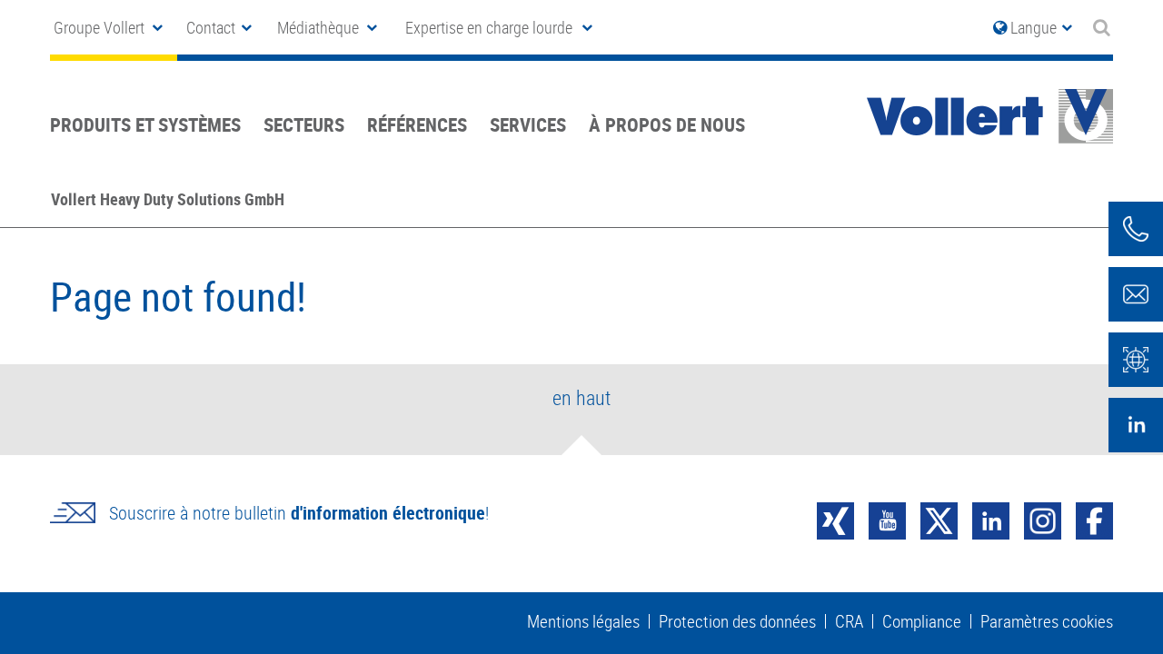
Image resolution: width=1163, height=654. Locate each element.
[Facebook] (1094, 519)
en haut (581, 397)
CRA (849, 621)
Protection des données (737, 621)
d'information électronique (388, 512)
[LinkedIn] (990, 519)
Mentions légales (583, 621)
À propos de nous (667, 124)
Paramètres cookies (1046, 621)
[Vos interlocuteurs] (1135, 229)
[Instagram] (1042, 519)
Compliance (921, 621)
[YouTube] (887, 519)
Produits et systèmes (145, 124)
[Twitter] (939, 519)
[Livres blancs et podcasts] (1135, 359)
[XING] (835, 519)
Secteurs (303, 124)
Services (528, 124)
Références (417, 124)
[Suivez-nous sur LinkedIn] (1135, 425)
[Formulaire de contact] (1135, 294)
